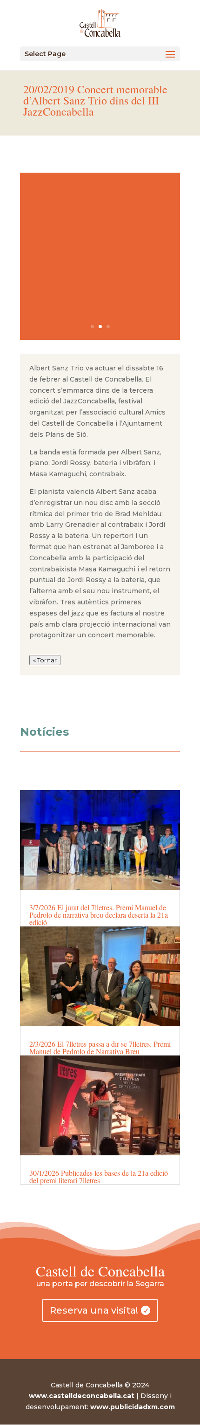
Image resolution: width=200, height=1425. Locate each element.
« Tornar (45, 660)
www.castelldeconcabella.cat (81, 1396)
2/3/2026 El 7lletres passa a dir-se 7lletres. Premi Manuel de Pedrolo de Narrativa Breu (100, 1047)
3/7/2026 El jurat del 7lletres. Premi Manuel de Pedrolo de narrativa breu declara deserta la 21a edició (98, 914)
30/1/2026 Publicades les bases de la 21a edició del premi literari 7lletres (98, 1176)
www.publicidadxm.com (132, 1407)
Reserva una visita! (94, 1310)
